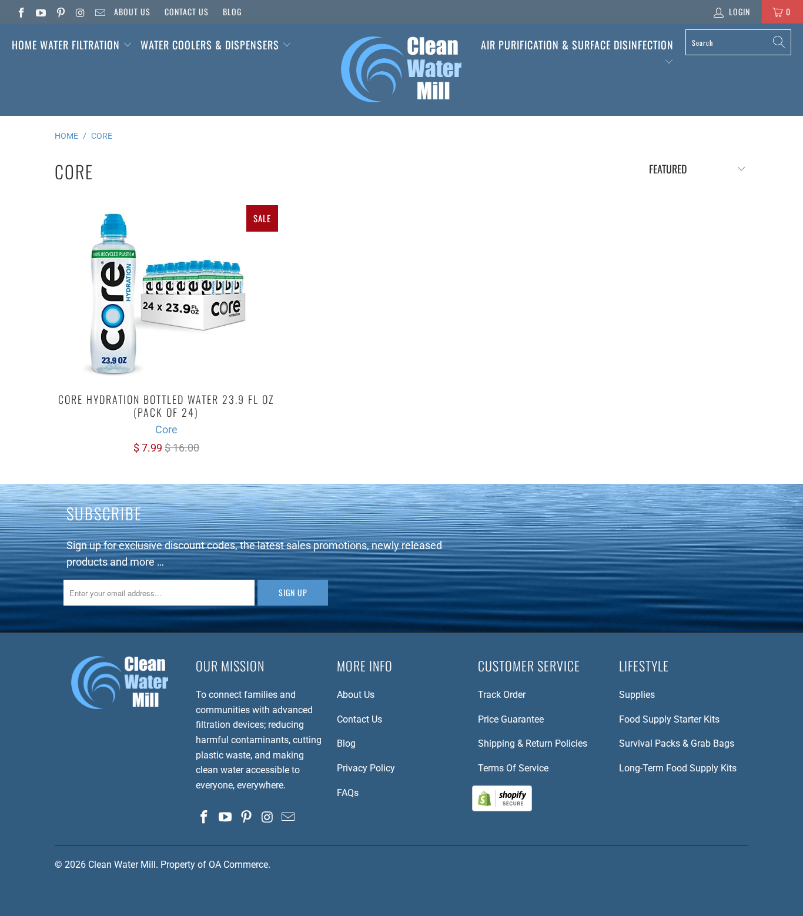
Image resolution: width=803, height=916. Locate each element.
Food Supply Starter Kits (669, 719)
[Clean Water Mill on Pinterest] (60, 11)
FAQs (348, 792)
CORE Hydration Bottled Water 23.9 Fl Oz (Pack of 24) (166, 293)
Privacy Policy (366, 768)
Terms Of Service (513, 768)
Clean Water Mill (122, 864)
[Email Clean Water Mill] (99, 11)
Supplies (637, 694)
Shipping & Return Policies (532, 743)
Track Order (502, 694)
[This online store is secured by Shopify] (502, 808)
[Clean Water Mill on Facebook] (20, 11)
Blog (232, 11)
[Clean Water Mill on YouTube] (40, 11)
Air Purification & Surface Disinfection (577, 44)
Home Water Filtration (66, 44)
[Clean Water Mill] (401, 69)
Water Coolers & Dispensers (211, 44)
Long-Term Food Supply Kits (678, 768)
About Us (132, 11)
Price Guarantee (511, 719)
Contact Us (187, 11)
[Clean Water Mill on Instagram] (80, 11)
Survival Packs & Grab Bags (676, 743)
